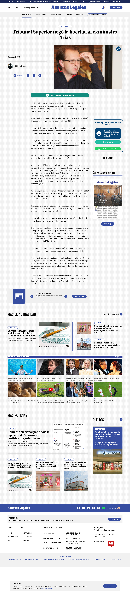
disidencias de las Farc (70, 1)
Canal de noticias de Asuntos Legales (62, 95)
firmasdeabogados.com (79, 559)
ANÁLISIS (79, 15)
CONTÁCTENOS (48, 534)
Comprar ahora (108, 142)
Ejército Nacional (94, 1)
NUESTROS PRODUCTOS (51, 538)
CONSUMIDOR (56, 15)
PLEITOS (69, 15)
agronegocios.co (32, 559)
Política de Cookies (47, 588)
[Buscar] (17, 8)
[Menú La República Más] (9, 8)
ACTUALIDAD (26, 15)
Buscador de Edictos (97, 15)
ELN (83, 1)
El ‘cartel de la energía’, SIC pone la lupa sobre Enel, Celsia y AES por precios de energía (75, 465)
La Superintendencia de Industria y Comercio (44, 1)
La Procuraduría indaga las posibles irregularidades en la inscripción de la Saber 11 (21, 333)
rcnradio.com (115, 559)
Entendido (110, 586)
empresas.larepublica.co (54, 559)
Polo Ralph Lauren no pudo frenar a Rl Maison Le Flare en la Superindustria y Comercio (107, 435)
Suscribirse (116, 8)
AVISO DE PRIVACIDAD (73, 538)
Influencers (21, 1)
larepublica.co (15, 559)
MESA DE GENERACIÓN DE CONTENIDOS (73, 534)
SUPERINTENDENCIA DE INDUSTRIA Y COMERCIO (74, 548)
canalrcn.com (99, 559)
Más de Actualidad (22, 314)
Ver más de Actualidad (111, 314)
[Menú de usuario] (103, 8)
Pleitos (98, 419)
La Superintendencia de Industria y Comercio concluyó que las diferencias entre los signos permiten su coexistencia (107, 444)
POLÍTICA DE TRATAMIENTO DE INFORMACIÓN (75, 543)
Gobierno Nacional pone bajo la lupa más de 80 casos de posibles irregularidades (28, 435)
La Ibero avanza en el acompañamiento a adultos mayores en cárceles (107, 345)
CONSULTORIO (41, 15)
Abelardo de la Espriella (112, 1)
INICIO (10, 533)
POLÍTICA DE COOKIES (51, 548)
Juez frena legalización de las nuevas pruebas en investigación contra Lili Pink (108, 329)
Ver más (106, 224)
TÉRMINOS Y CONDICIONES (52, 543)
